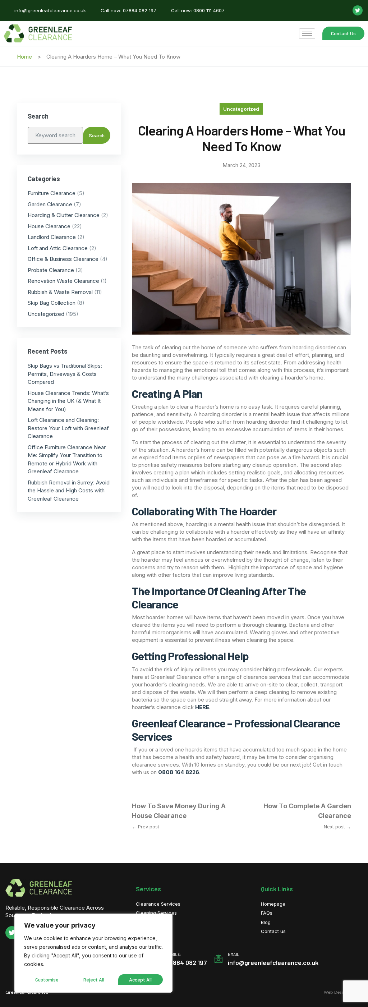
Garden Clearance (50, 204)
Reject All (93, 979)
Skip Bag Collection (51, 302)
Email (233, 954)
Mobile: (173, 954)
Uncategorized (241, 109)
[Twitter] (358, 10)
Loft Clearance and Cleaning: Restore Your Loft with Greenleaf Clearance (68, 428)
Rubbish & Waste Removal (60, 292)
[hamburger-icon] (307, 33)
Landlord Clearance (52, 237)
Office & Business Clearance (63, 259)
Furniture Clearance (51, 193)
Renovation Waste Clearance (63, 280)
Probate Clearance (51, 270)
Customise (47, 979)
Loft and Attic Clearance (58, 248)
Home (24, 56)
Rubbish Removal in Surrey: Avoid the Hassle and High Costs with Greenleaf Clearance (69, 490)
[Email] (218, 959)
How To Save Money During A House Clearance (179, 810)
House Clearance (49, 226)
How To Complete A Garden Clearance (307, 810)
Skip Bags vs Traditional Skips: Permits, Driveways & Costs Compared (65, 373)
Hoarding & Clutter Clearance (64, 215)
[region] (93, 953)
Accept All (140, 979)
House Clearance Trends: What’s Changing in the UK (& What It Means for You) (68, 401)
